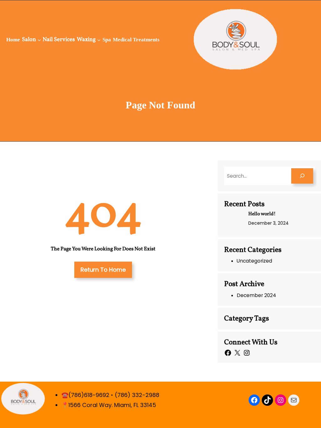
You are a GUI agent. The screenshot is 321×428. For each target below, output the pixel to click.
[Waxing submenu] (99, 39)
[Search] (302, 176)
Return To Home (103, 270)
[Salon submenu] (39, 39)
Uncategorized (254, 261)
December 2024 (256, 295)
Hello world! (262, 214)
